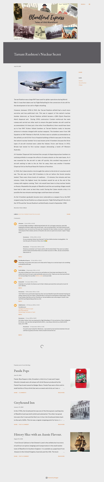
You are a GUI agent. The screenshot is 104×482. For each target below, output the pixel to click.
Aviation (81, 80)
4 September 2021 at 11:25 (33, 270)
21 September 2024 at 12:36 (37, 246)
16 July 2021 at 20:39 (29, 223)
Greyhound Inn (24, 402)
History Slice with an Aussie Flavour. (38, 434)
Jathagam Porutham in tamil (26, 308)
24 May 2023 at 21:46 (35, 237)
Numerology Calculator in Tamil (27, 312)
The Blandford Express (24, 260)
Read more (61, 392)
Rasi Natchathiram (23, 310)
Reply (20, 256)
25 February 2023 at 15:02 (32, 305)
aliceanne (21, 223)
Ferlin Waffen (22, 270)
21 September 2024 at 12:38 (37, 326)
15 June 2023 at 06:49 (31, 318)
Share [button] (80, 72)
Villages (80, 85)
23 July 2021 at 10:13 (36, 260)
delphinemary (22, 305)
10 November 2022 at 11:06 (32, 291)
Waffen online (39, 275)
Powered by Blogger (53, 477)
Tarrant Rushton (82, 82)
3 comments (22, 392)
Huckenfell (21, 281)
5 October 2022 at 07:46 (31, 281)
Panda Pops (21, 370)
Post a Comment (24, 424)
